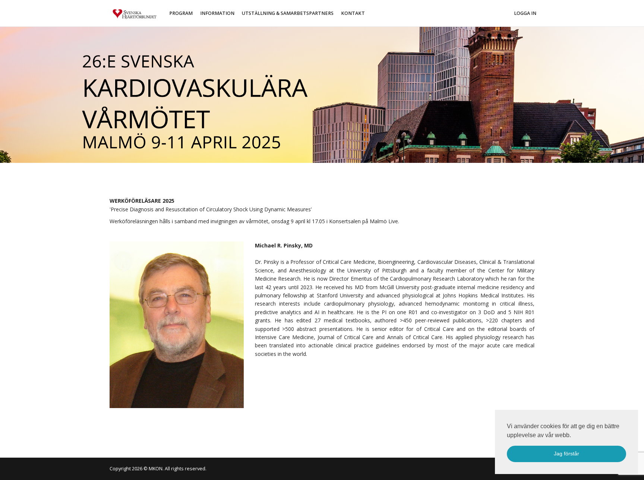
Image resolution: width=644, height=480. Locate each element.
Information (217, 13)
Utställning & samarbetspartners (288, 13)
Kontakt (353, 13)
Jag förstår (566, 454)
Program (181, 13)
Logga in (525, 13)
